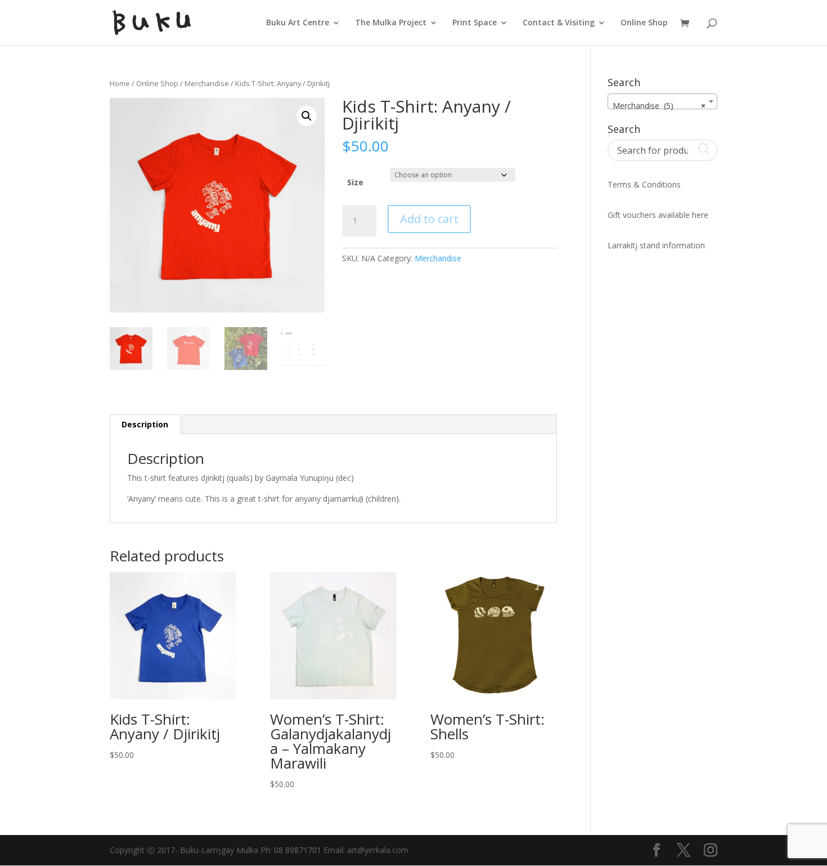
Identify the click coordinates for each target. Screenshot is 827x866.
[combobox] (662, 101)
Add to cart (429, 218)
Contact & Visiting (559, 23)
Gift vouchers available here (658, 214)
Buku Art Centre (297, 23)
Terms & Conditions (644, 184)
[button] (306, 116)
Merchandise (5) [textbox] (659, 105)
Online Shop (644, 23)
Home (120, 83)
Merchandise (207, 83)
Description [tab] (145, 424)
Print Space (474, 23)
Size (355, 182)
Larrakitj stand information (656, 245)
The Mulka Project (390, 23)
